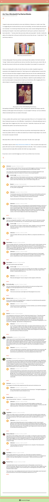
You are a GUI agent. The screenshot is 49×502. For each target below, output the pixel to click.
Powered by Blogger (25, 500)
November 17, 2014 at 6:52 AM (23, 175)
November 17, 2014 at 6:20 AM (19, 242)
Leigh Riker (9, 412)
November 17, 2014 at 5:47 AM (18, 218)
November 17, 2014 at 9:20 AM (19, 337)
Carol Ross (8, 452)
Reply (7, 215)
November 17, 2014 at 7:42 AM (20, 284)
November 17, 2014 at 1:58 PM (21, 251)
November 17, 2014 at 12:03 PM (17, 383)
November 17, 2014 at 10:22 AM (18, 358)
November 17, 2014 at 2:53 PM (21, 387)
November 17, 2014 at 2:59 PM (21, 401)
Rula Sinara (9, 358)
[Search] (5, 1)
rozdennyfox (9, 337)
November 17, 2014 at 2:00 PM (21, 275)
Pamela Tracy (9, 461)
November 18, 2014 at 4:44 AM (19, 461)
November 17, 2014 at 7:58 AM (20, 298)
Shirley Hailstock (10, 433)
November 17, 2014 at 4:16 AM (17, 166)
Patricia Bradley (10, 284)
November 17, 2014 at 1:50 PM (21, 203)
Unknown (8, 166)
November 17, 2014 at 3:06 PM (21, 442)
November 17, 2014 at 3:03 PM (21, 420)
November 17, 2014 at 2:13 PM (21, 323)
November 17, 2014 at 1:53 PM (21, 232)
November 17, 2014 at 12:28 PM (20, 397)
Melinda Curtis (9, 298)
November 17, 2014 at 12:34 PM (18, 412)
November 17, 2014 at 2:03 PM (21, 289)
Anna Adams (9, 242)
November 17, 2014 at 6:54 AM (23, 223)
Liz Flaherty (9, 218)
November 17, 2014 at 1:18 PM (21, 433)
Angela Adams (9, 397)
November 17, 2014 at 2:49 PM (21, 368)
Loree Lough (13, 175)
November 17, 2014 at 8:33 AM (16, 313)
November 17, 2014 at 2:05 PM (21, 303)
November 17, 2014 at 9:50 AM (21, 192)
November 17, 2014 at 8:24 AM (20, 184)
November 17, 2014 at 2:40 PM (21, 347)
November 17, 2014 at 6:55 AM (23, 266)
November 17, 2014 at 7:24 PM (18, 452)
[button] (3, 18)
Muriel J (12, 184)
